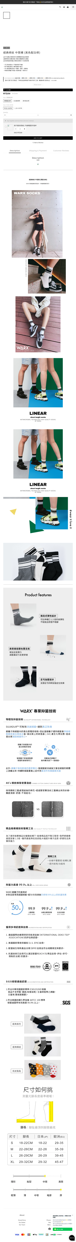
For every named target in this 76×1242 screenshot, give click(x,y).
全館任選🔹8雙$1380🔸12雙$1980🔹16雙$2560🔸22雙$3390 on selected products (34, 78)
